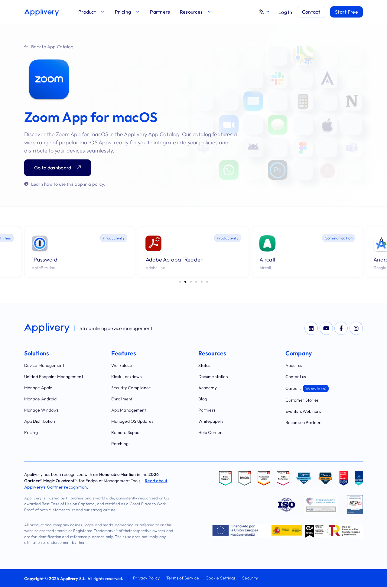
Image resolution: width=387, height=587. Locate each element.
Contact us (295, 376)
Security (250, 578)
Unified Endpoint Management (53, 376)
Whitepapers (210, 421)
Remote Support (127, 432)
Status (204, 365)
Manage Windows (41, 410)
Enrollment (121, 399)
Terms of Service (182, 578)
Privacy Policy (146, 578)
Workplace (121, 365)
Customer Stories (302, 400)
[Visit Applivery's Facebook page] (341, 328)
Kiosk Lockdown (126, 376)
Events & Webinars (303, 411)
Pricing (31, 432)
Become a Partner (303, 422)
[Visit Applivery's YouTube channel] (326, 328)
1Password (45, 259)
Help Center (210, 432)
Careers (305, 388)
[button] (91, 12)
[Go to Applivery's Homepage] (41, 12)
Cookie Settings (221, 578)
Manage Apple (38, 387)
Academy (207, 387)
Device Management (44, 365)
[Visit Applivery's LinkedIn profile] (311, 328)
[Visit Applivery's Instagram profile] (356, 328)
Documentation (213, 376)
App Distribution (39, 421)
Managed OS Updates (132, 421)
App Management (128, 410)
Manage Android (40, 399)
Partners (207, 410)
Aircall (267, 259)
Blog (202, 399)
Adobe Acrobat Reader (174, 259)
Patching (119, 443)
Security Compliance (131, 387)
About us (293, 365)
